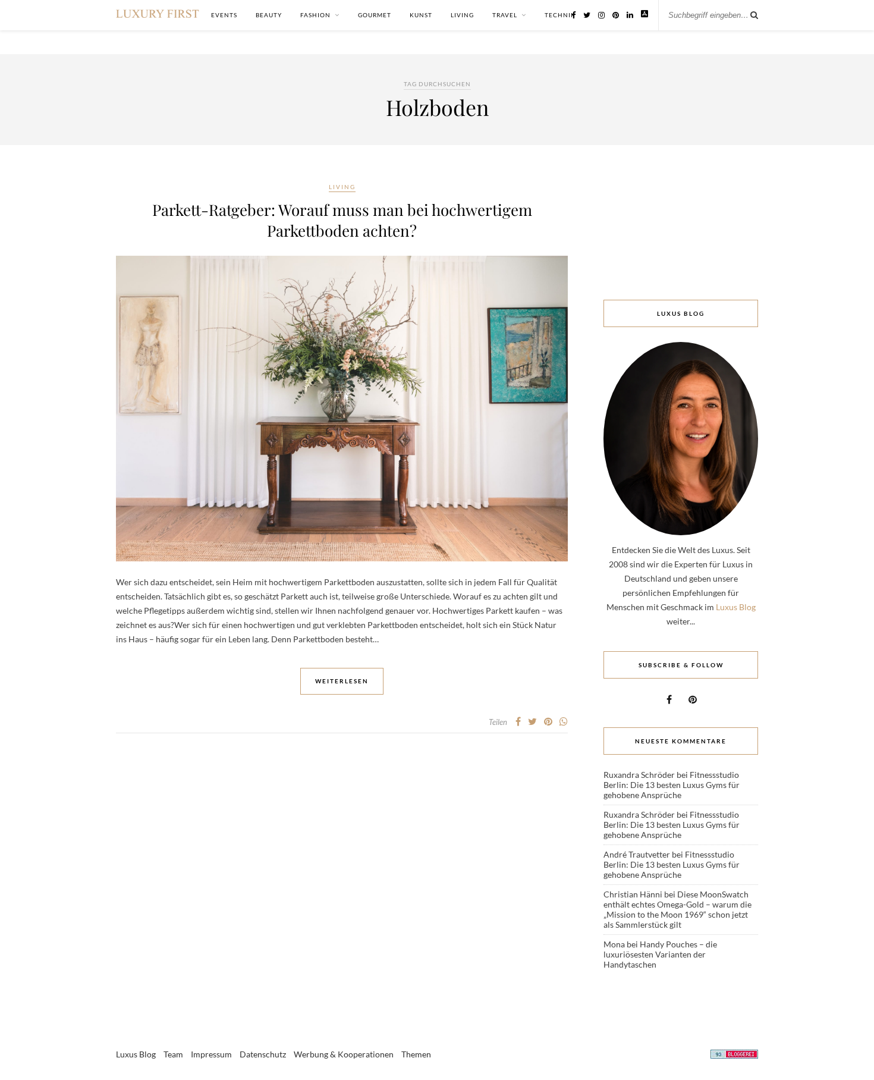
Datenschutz (263, 1054)
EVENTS (224, 14)
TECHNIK (560, 14)
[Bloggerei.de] (734, 1055)
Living (342, 186)
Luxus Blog (736, 607)
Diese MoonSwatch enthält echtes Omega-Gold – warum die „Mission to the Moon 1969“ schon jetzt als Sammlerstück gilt (677, 909)
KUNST (421, 14)
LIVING (462, 14)
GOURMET (374, 14)
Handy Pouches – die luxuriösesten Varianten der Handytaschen (660, 954)
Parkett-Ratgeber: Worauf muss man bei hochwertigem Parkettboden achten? (342, 220)
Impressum (211, 1054)
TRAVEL (504, 14)
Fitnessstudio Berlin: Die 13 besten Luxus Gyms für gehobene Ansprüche (671, 785)
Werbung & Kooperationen (344, 1054)
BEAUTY (269, 14)
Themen (416, 1054)
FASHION (315, 14)
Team (173, 1054)
